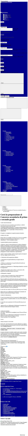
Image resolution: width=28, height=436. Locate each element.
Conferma (7, 96)
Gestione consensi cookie (8, 412)
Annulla (2, 96)
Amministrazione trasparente (9, 413)
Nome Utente (15, 28)
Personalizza (3, 328)
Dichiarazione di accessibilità (9, 408)
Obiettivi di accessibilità (8, 410)
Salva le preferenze (10, 378)
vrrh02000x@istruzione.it (16, 391)
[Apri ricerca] (17, 103)
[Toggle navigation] (11, 113)
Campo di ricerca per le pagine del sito (8, 193)
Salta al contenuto (4, 1)
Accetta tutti (20, 328)
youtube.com (3, 346)
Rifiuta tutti (11, 328)
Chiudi (2, 62)
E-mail (14, 49)
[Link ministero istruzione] (6, 2)
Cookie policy (6, 404)
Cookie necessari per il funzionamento (8, 340)
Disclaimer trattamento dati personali (8, 424)
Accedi (2, 22)
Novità (4, 207)
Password (15, 30)
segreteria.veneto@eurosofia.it (7, 227)
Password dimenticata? (5, 32)
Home (4, 206)
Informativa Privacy (7, 406)
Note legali (5, 405)
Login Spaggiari (7, 54)
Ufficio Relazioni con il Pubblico (10, 407)
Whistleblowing (6, 411)
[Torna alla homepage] (14, 97)
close (2, 119)
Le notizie (5, 209)
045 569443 (7, 389)
